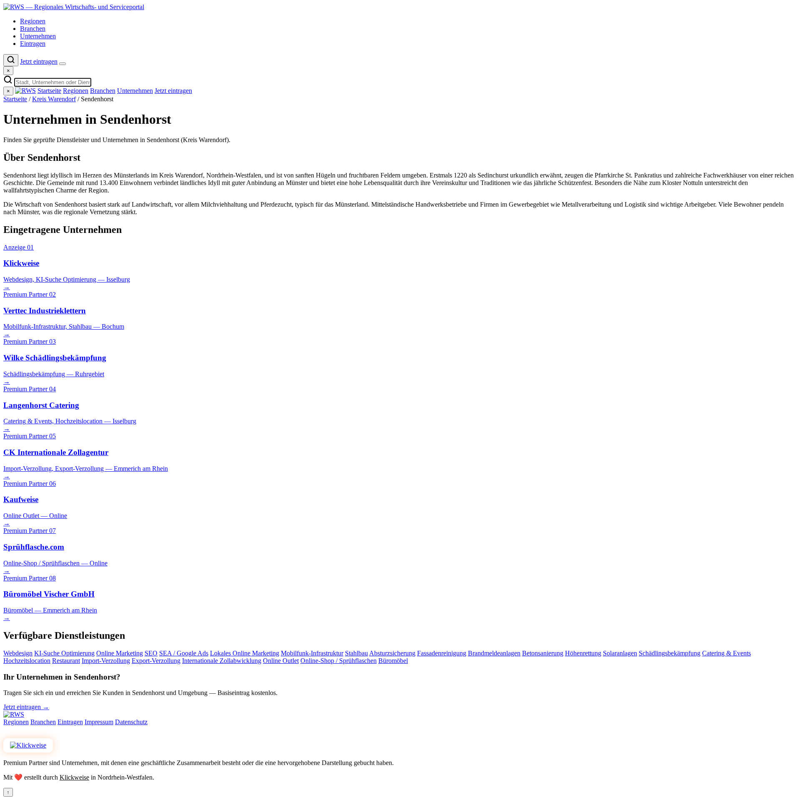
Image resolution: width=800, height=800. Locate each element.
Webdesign (17, 653)
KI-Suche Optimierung (64, 653)
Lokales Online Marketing (244, 653)
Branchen (32, 28)
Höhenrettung (583, 653)
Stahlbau (356, 653)
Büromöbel (393, 660)
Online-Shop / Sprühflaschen (338, 660)
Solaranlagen (620, 653)
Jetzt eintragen (39, 61)
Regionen (32, 21)
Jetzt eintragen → (26, 706)
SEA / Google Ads (183, 653)
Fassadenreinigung (441, 653)
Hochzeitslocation (26, 660)
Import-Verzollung (106, 660)
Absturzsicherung (392, 653)
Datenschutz (131, 721)
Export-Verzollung (156, 660)
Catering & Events (726, 653)
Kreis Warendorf (54, 98)
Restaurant (66, 660)
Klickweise (74, 777)
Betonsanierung (542, 653)
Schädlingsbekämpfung (669, 653)
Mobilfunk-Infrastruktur (312, 653)
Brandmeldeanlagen (494, 653)
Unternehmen (38, 36)
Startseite (49, 90)
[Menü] (62, 63)
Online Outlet (281, 660)
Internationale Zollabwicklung (221, 660)
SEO (151, 653)
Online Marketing (119, 653)
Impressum (99, 721)
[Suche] (10, 60)
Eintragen (32, 43)
